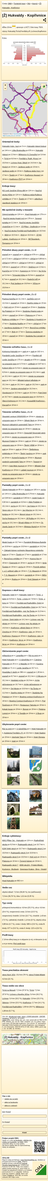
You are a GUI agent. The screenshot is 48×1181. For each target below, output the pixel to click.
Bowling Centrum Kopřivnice (20, 701)
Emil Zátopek (33, 579)
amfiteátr (31, 364)
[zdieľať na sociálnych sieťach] (45, 20)
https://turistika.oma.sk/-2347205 (12, 136)
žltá (28, 4)
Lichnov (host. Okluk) (19, 163)
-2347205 (42, 1016)
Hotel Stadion (40, 733)
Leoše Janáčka (23, 668)
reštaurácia (6, 656)
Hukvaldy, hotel (8, 595)
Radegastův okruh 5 (10, 857)
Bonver (26, 709)
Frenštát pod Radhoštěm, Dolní (29, 603)
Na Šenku (34, 689)
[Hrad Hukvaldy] (13, 758)
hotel (14, 741)
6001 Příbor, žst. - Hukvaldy (13, 840)
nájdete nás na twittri (11, 1099)
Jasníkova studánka (12, 328)
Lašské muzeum (27, 470)
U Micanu (40, 676)
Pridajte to (10, 1175)
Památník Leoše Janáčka (12, 356)
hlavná (34, 4)
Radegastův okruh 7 (10, 865)
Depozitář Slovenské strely (34, 433)
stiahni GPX (6, 1020)
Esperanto (13, 563)
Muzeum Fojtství (8, 441)
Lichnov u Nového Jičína (19, 994)
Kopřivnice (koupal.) (33, 175)
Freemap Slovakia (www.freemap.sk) (14, 1164)
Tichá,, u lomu (22, 599)
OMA (10, 4)
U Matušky (23, 664)
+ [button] (5, 85)
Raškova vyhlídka (9, 320)
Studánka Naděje (16, 324)
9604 (7, 235)
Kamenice (24, 271)
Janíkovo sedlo (24, 167)
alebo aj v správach (10, 1105)
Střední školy (29, 421)
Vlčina (35, 283)
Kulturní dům (7, 368)
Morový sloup (25, 514)
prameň (5, 255)
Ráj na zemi (33, 656)
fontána (28, 490)
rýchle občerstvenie (31, 684)
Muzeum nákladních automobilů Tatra (17, 425)
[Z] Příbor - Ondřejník (29, 227)
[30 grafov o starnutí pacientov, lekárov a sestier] (24, 65)
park (24, 352)
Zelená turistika (8, 214)
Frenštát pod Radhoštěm (12, 1007)
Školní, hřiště (29, 445)
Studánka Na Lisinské (34, 336)
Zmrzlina (5, 632)
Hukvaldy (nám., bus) (10, 146)
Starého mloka (32, 303)
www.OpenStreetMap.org (29, 1160)
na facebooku (18, 1140)
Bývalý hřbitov (24, 523)
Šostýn (12, 175)
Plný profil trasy (19, 944)
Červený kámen (26, 861)
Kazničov (6, 271)
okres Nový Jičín (8, 975)
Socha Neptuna (8, 519)
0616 (23, 235)
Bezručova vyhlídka (37, 328)
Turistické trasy (19, 4)
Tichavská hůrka (18, 275)
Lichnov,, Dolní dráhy (10, 620)
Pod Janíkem (16, 283)
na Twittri (20, 1142)
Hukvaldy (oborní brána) (36, 146)
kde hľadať (6, 1112)
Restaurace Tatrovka (28, 705)
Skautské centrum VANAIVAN (14, 416)
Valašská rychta (17, 680)
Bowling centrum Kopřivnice (31, 697)
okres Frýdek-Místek (37, 975)
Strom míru (6, 510)
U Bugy (39, 713)
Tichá (6, 159)
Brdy (14, 332)
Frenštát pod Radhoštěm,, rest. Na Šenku (18, 611)
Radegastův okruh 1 (26, 844)
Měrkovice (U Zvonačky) (28, 155)
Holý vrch (8, 307)
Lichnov (5, 998)
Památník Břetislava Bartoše (35, 542)
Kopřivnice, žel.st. (16, 640)
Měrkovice (40, 1007)
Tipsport (36, 462)
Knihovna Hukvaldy (10, 352)
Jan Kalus (31, 506)
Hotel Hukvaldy (8, 660)
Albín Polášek (34, 502)
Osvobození (7, 393)
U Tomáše (22, 713)
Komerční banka (18, 458)
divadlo (27, 360)
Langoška (20, 656)
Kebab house (7, 709)
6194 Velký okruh (9, 849)
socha (43, 490)
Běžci (44, 575)
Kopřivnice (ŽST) (16, 179)
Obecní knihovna (9, 401)
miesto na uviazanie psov (33, 368)
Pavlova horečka (9, 299)
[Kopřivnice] (35, 758)
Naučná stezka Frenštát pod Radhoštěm (20, 231)
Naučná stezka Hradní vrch (14, 218)
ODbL (19, 1161)
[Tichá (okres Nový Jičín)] (35, 771)
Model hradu (7, 542)
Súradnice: (5, 1018)
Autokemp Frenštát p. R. (13, 733)
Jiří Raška (30, 519)
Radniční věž (32, 279)
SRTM (18, 1174)
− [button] (5, 88)
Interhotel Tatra (18, 737)
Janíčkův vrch (32, 299)
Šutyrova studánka (33, 332)
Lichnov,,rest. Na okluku (28, 624)
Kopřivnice (21, 644)
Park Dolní (42, 393)
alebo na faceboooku (11, 1102)
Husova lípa (34, 559)
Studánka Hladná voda (32, 311)
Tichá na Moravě (8, 990)
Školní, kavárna (26, 454)
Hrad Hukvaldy (31, 214)
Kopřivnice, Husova (10, 636)
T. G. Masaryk (33, 571)
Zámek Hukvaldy (9, 490)
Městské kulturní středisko (28, 380)
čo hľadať (6, 1122)
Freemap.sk (29, 134)
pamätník (17, 498)
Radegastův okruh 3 (19, 853)
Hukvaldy (40, 494)
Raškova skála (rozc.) (32, 171)
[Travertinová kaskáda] (35, 785)
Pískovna (29, 315)
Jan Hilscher (27, 510)
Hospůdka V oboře (9, 672)
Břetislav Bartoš (30, 527)
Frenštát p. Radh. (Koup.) (29, 159)
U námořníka (24, 660)
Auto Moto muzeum (17, 466)
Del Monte (15, 689)
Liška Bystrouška (18, 150)
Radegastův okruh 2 (35, 849)
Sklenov (5, 1003)
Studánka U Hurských (35, 320)
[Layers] (43, 85)
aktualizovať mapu (15, 1016)
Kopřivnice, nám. (25, 632)
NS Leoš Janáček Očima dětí (13, 191)
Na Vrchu (42, 271)
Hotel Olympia (39, 737)
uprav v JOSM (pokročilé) (30, 1016)
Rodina (15, 579)
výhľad (26, 255)
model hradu (37, 498)
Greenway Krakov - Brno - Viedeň (33, 869)
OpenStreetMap (17, 134)
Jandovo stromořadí (18, 389)
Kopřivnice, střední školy (20, 628)
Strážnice (32, 267)
